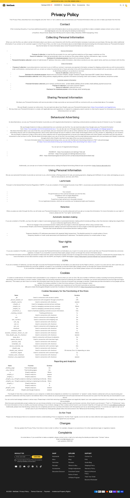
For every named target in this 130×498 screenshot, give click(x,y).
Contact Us (88, 456)
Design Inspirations (74, 468)
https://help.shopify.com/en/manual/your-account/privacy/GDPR (95, 256)
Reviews (71, 462)
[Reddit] (28, 466)
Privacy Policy (24, 491)
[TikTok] (41, 466)
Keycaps (55, 465)
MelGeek (16, 491)
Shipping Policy (90, 465)
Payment (47, 491)
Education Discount (58, 471)
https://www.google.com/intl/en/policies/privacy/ (40, 129)
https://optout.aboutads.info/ (101, 165)
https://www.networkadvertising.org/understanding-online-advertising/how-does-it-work (67, 142)
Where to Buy (72, 465)
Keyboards (55, 456)
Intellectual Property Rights (61, 491)
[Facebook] (32, 466)
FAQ (86, 459)
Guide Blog (88, 462)
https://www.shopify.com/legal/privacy (103, 107)
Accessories (56, 468)
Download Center (74, 471)
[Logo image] (9, 5)
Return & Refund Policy (90, 472)
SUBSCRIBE (37, 456)
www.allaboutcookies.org (117, 405)
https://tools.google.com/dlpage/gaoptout (99, 129)
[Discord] (24, 466)
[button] (120, 5)
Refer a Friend (73, 474)
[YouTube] (16, 466)
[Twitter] (36, 466)
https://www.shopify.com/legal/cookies (92, 287)
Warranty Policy (90, 468)
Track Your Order (90, 476)
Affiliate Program (74, 477)
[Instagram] (20, 466)
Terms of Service (36, 491)
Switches (55, 462)
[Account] (123, 5)
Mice (53, 459)
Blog (69, 459)
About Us (71, 456)
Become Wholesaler (91, 480)
